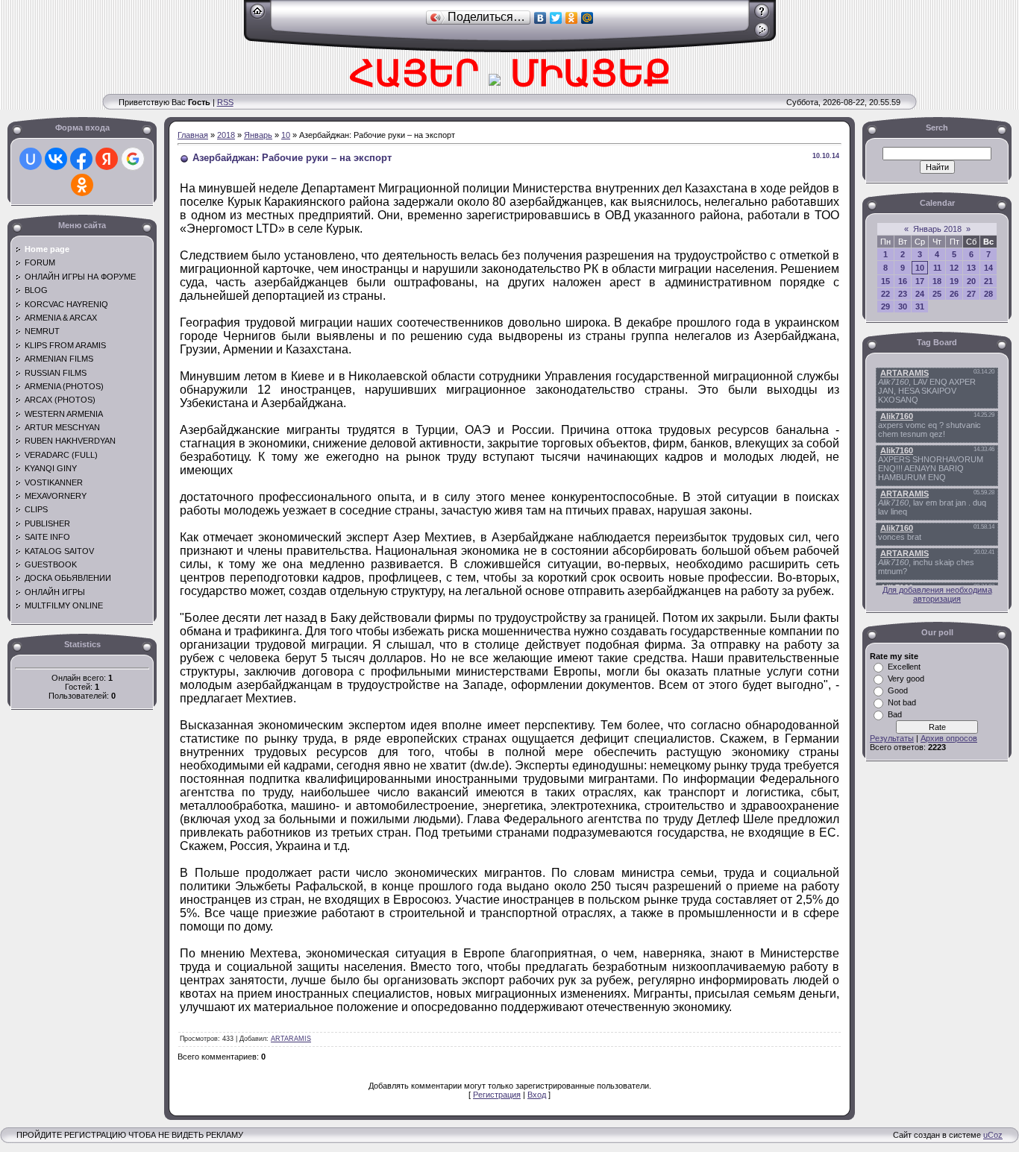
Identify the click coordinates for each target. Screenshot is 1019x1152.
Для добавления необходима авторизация (937, 594)
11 (937, 267)
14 (988, 267)
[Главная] (258, 16)
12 (954, 267)
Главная (193, 134)
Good (898, 690)
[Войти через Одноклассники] (82, 185)
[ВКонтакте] (540, 18)
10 (285, 134)
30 (902, 306)
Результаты (892, 738)
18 (936, 281)
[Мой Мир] (587, 18)
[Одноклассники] (572, 18)
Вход (536, 1094)
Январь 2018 (937, 228)
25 (936, 293)
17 (919, 281)
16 (902, 281)
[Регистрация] (762, 16)
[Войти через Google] (133, 159)
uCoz (993, 1134)
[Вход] (762, 35)
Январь (258, 134)
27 (971, 293)
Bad (895, 714)
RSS (225, 102)
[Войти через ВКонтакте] (56, 159)
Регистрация (497, 1094)
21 (988, 281)
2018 (226, 134)
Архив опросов (949, 738)
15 (885, 281)
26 (954, 293)
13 (971, 267)
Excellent (904, 666)
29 (885, 306)
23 (902, 293)
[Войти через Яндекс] (106, 159)
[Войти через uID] (30, 159)
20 (971, 281)
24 (919, 293)
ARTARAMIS (291, 1038)
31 (919, 306)
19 (954, 281)
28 (988, 293)
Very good (906, 678)
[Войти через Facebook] (81, 159)
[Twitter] (556, 18)
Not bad (902, 702)
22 (885, 293)
